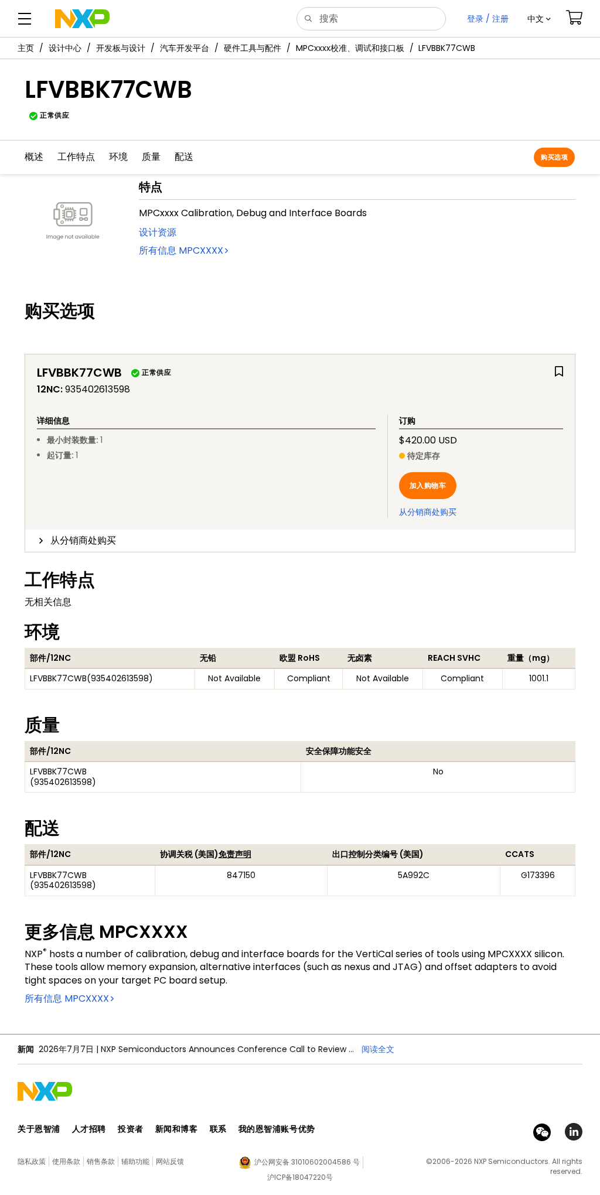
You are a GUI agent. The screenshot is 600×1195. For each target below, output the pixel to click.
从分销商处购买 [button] (83, 540)
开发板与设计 (120, 48)
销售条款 (101, 1161)
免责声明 (235, 854)
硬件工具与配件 (252, 48)
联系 (218, 1129)
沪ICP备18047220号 (300, 1177)
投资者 (131, 1129)
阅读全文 (378, 1049)
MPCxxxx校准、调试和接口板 (350, 48)
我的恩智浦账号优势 (276, 1129)
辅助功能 (135, 1161)
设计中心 (65, 48)
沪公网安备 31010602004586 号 (307, 1162)
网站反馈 (170, 1161)
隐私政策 (32, 1161)
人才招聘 (89, 1129)
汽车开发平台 (184, 48)
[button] (539, 18)
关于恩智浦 (39, 1129)
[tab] (300, 541)
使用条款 (66, 1161)
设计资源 (157, 232)
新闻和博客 (176, 1129)
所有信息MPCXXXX (181, 250)
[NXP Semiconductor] (82, 19)
